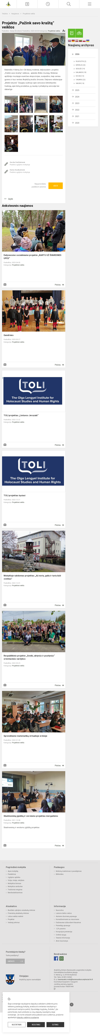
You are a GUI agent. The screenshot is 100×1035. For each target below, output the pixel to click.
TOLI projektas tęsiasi (14, 495)
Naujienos (15, 14)
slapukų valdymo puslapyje (28, 1017)
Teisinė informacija (63, 938)
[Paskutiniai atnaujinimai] (48, 4)
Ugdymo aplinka (14, 877)
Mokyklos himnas (14, 883)
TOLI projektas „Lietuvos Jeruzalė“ (21, 415)
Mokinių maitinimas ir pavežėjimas (69, 871)
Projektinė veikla (29, 14)
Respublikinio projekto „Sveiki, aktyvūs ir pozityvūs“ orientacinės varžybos (29, 657)
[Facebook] (56, 958)
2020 (77, 123)
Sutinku (55, 1025)
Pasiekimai (12, 874)
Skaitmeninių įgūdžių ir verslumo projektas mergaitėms (31, 816)
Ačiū (55, 186)
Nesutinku (36, 1025)
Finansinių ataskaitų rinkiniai (18, 913)
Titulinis (5, 14)
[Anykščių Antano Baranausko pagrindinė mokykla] (8, 3)
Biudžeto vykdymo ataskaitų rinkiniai (21, 910)
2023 (77, 103)
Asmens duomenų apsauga (66, 916)
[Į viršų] (71, 1004)
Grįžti (10, 199)
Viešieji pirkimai (14, 922)
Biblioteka (59, 874)
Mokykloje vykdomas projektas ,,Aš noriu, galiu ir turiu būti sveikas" (32, 577)
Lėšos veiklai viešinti (15, 916)
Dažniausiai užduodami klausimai (68, 922)
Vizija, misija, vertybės (16, 880)
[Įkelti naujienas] (27, 4)
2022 (77, 110)
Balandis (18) (81, 72)
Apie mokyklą (13, 871)
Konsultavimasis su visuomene (67, 919)
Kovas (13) (80, 76)
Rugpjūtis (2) (81, 61)
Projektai (11, 919)
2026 (77, 54)
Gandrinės (9, 335)
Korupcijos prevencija (64, 932)
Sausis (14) (80, 83)
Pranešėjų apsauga (63, 925)
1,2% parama (60, 929)
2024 (77, 97)
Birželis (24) (80, 65)
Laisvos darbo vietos (64, 913)
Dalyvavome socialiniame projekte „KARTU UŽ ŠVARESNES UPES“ (32, 257)
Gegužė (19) (80, 69)
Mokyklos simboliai (15, 886)
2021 (77, 116)
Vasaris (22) (80, 80)
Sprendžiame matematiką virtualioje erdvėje (25, 736)
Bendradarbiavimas (15, 893)
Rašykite (11, 961)
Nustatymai (16, 1025)
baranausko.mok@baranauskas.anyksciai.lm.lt (75, 979)
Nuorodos (60, 910)
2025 (77, 90)
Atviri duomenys (62, 941)
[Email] (61, 958)
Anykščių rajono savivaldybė (30, 980)
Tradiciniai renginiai (15, 890)
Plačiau (58, 285)
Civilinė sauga (61, 935)
